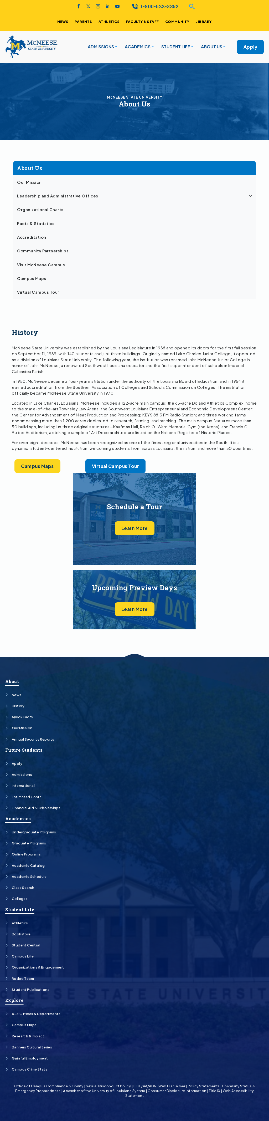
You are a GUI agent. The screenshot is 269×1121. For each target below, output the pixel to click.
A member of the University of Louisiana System (104, 1091)
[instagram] (98, 6)
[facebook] (78, 6)
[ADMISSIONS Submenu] (115, 47)
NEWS (62, 21)
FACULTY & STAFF (142, 21)
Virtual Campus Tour (38, 292)
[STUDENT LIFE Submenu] (191, 47)
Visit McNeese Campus (41, 264)
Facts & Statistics (35, 223)
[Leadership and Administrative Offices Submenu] (251, 196)
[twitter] (88, 6)
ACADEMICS (138, 46)
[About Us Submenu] (223, 47)
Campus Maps (31, 278)
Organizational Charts (40, 209)
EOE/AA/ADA (144, 1086)
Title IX (214, 1091)
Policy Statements (204, 1086)
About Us (211, 46)
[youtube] (117, 6)
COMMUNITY (177, 21)
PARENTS (83, 21)
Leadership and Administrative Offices (57, 195)
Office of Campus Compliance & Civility (49, 1086)
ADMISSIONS (101, 46)
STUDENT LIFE (175, 46)
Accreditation (31, 237)
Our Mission (29, 182)
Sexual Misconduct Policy (108, 1086)
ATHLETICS (109, 21)
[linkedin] (108, 6)
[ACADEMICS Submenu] (152, 47)
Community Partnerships (43, 250)
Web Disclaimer (171, 1086)
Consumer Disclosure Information (177, 1091)
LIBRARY (203, 21)
